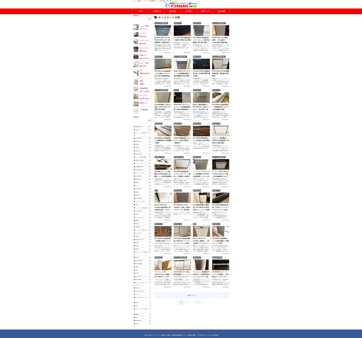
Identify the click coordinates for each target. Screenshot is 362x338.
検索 (150, 18)
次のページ (191, 295)
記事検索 (136, 15)
